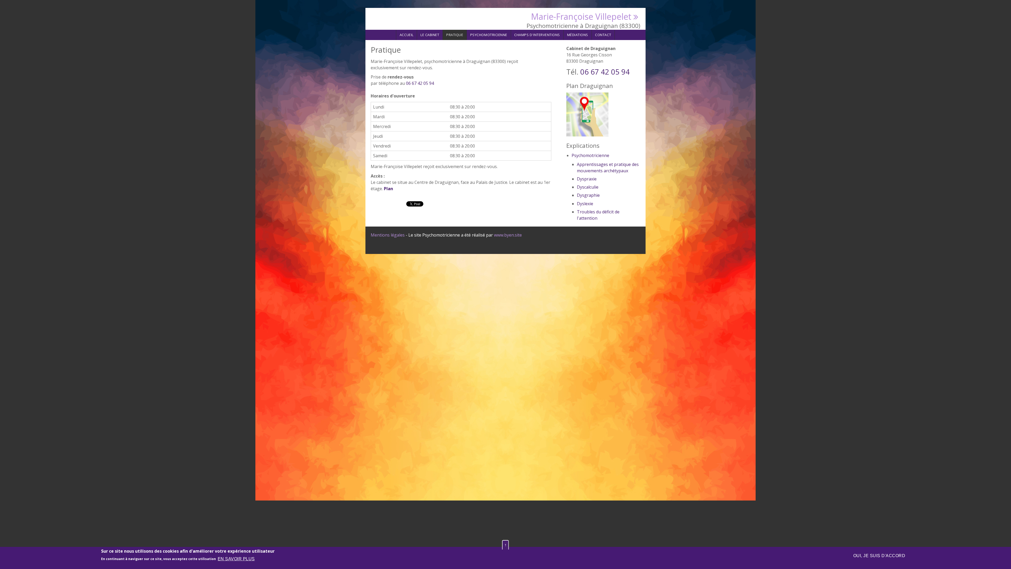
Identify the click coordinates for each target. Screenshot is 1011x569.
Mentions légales (388, 235)
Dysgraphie (588, 195)
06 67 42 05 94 (420, 83)
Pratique (454, 34)
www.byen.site (508, 235)
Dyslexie (585, 204)
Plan (388, 189)
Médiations (577, 34)
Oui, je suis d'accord (879, 555)
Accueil (407, 34)
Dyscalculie (587, 187)
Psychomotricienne (488, 34)
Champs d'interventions (537, 34)
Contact (603, 34)
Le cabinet (429, 34)
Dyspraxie (587, 179)
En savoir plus (236, 559)
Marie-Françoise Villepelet (581, 16)
